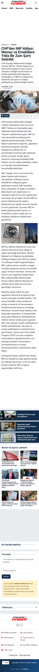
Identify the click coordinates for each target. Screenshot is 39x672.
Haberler (5, 45)
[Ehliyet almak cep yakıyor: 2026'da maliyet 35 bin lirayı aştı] (10, 496)
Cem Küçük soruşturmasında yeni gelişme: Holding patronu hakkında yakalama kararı (10, 483)
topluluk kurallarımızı (21, 584)
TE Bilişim (24, 669)
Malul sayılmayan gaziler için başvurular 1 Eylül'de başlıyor (28, 463)
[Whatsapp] (21, 625)
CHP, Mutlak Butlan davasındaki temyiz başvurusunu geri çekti (9, 463)
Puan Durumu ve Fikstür (27, 639)
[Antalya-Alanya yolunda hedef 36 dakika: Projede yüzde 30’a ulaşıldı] (28, 496)
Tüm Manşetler (9, 645)
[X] (17, 625)
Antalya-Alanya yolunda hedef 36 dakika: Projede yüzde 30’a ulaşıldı (28, 503)
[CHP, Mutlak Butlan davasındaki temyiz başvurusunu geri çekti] (10, 455)
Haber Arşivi (8, 650)
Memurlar (20, 8)
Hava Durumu (28, 633)
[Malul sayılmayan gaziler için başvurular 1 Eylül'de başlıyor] (28, 455)
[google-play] (25, 656)
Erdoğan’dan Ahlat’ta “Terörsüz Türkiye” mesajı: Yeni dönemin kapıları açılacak (27, 482)
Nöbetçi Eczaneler (10, 633)
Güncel (4, 8)
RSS (6, 663)
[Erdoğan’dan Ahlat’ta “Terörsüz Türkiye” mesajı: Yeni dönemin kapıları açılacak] (28, 474)
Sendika (29, 8)
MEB (11, 8)
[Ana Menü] (2, 3)
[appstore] (14, 656)
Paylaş (6, 116)
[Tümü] (36, 607)
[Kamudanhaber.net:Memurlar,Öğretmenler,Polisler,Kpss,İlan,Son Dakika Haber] (18, 2)
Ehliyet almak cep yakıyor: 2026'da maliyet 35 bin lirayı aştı (10, 503)
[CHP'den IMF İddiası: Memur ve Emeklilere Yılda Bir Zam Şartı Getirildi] (19, 101)
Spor (37, 8)
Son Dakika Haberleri (30, 645)
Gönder (6, 576)
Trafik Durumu (9, 638)
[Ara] (36, 2)
